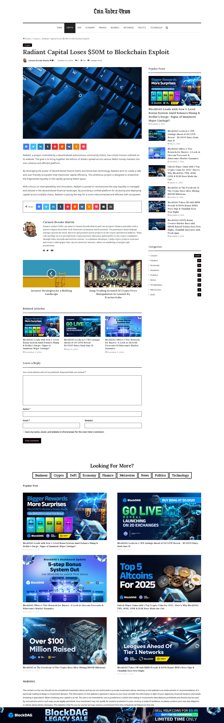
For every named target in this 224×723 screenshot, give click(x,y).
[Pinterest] (55, 147)
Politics (142, 27)
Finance (103, 27)
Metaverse (129, 27)
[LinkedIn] (40, 147)
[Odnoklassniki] (76, 147)
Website (89, 420)
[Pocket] (83, 147)
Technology (156, 27)
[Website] (44, 250)
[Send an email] (52, 60)
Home (59, 27)
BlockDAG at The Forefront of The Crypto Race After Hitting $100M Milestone (183, 190)
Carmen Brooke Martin (38, 60)
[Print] (111, 207)
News (153, 280)
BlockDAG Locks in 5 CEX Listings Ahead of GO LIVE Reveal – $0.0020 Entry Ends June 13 (82, 342)
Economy (90, 27)
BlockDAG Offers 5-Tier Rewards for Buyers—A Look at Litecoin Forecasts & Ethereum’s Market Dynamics (122, 344)
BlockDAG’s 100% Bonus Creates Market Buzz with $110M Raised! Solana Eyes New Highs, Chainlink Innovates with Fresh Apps (184, 226)
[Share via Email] (103, 207)
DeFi (79, 27)
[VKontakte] (69, 147)
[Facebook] (26, 147)
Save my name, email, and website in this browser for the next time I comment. (64, 432)
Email (26, 420)
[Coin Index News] (112, 11)
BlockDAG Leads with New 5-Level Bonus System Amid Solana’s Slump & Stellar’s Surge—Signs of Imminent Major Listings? (41, 344)
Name (26, 409)
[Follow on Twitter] (51, 60)
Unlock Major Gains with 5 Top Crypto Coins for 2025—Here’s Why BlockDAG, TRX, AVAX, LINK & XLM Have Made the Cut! (184, 173)
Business (115, 27)
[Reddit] (62, 147)
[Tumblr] (48, 147)
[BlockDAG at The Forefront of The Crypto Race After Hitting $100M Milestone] (157, 192)
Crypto (69, 27)
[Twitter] (33, 147)
